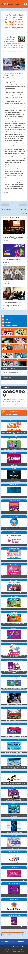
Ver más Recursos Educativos (13, 934)
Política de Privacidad (17, 949)
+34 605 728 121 (21, 941)
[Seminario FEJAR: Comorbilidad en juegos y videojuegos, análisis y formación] (14, 250)
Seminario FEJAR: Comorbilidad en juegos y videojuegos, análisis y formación (12, 261)
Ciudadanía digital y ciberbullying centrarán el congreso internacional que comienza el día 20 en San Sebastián (13, 238)
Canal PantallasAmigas (11, 325)
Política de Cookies (6, 951)
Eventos (7, 319)
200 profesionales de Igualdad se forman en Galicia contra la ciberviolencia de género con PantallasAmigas (12, 304)
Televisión (16, 29)
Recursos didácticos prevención (11, 372)
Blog (13, 27)
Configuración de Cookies (18, 951)
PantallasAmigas (8, 39)
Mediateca (17, 27)
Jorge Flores (6, 37)
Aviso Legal (7, 949)
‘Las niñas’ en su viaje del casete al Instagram (12, 282)
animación (13, 51)
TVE (8, 192)
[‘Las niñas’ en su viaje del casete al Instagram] (14, 273)
